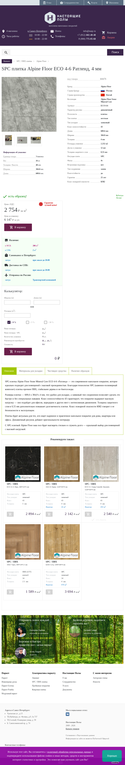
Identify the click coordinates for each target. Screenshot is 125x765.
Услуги (65, 686)
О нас (64, 678)
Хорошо (112, 755)
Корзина (111, 32)
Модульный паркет (9, 693)
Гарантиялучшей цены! (50, 204)
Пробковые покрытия (41, 686)
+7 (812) (86, 35)
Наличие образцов (80, 371)
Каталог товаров (72, 729)
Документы (67, 690)
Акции (111, 37)
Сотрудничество (69, 682)
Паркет (4, 678)
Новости (96, 682)
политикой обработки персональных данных (69, 752)
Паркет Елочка (8, 686)
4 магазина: (12, 31)
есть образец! (17, 196)
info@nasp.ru (89, 31)
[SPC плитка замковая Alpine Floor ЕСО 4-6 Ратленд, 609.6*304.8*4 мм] (8, 140)
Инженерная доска (9, 682)
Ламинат (35, 678)
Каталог (7, 61)
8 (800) (87, 39)
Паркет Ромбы (8, 690)
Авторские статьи (100, 678)
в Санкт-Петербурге (37, 31)
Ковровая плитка (39, 690)
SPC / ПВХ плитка (39, 682)
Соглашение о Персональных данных (80, 735)
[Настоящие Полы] (62, 18)
